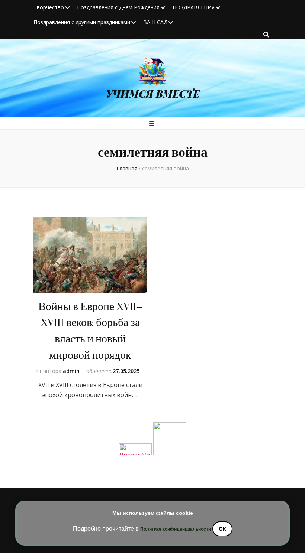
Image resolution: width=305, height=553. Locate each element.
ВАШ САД (155, 22)
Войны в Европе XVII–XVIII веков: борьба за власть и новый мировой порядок (90, 331)
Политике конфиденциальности (175, 529)
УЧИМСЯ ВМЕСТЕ (152, 93)
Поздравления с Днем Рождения (118, 7)
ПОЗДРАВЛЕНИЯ (194, 7)
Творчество (48, 7)
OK (222, 528)
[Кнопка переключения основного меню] (152, 124)
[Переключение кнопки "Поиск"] (266, 35)
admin (71, 370)
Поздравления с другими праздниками (81, 22)
